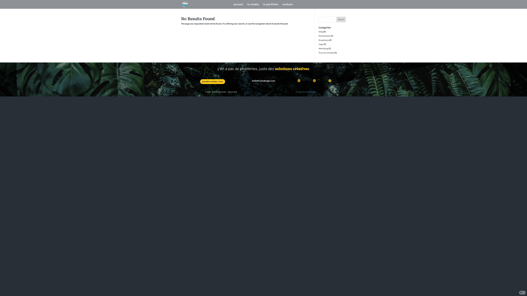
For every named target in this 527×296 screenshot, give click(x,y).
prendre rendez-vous (212, 81)
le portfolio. (271, 4)
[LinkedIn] (314, 80)
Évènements (324, 36)
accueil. (238, 4)
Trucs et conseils (326, 53)
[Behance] (299, 80)
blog (321, 32)
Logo (321, 44)
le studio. (253, 4)
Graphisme (324, 40)
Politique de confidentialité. (306, 92)
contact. (288, 4)
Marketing (323, 48)
